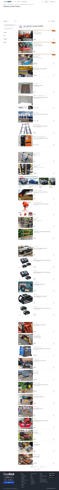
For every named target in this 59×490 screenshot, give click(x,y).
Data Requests (33, 481)
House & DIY (17, 4)
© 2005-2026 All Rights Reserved (51, 488)
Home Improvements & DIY (24, 4)
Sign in (9, 482)
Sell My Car (22, 478)
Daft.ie (22, 485)
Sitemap (22, 481)
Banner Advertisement (43, 480)
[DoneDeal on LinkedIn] (10, 479)
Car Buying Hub (23, 482)
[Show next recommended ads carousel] (54, 176)
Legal (4, 488)
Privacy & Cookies (8, 488)
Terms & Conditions (14, 488)
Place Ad (46, 1)
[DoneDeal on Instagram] (12, 479)
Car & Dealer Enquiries (43, 479)
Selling (31, 477)
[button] (24, 1)
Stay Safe (32, 478)
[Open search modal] (41, 1)
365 (41, 466)
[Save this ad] (54, 39)
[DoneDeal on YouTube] (8, 479)
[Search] (4, 28)
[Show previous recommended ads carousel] (53, 176)
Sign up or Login (52, 1)
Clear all (15, 21)
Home (8, 4)
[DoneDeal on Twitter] (6, 479)
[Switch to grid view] (49, 21)
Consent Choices (33, 482)
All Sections (12, 4)
